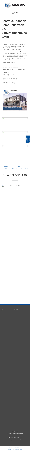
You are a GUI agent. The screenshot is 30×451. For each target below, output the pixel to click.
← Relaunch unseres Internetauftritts (11, 166)
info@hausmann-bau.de (15, 440)
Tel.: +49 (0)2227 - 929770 (15, 435)
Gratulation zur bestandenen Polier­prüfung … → (16, 168)
